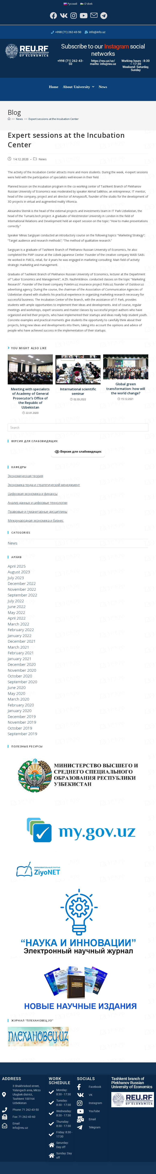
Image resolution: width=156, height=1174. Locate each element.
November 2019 (22, 722)
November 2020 (22, 670)
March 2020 (18, 699)
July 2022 (16, 601)
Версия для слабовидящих (80, 451)
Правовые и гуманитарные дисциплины (37, 511)
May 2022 (16, 612)
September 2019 (22, 733)
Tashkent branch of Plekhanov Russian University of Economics (131, 1082)
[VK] (63, 15)
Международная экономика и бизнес (36, 520)
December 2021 (22, 641)
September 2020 (22, 681)
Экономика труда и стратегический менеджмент (44, 485)
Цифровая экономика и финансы (32, 494)
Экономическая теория (25, 476)
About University (76, 87)
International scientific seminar (78, 391)
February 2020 (21, 705)
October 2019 (20, 728)
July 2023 (16, 577)
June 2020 (17, 687)
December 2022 (22, 583)
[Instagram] (73, 15)
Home (53, 87)
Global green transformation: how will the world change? (125, 388)
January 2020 (19, 710)
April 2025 (17, 566)
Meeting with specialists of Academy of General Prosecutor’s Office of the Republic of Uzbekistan (30, 398)
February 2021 (21, 652)
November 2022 (22, 589)
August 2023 (19, 572)
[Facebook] (53, 15)
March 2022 (18, 624)
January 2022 (19, 635)
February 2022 (21, 629)
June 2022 (17, 606)
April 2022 (17, 618)
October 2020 (20, 676)
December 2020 (22, 664)
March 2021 (18, 647)
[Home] (9, 119)
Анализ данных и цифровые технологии (37, 502)
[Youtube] (83, 15)
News (103, 87)
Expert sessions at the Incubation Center (54, 119)
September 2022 (22, 595)
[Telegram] (103, 15)
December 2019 (22, 716)
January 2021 (19, 658)
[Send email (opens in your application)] (94, 15)
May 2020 (16, 693)
